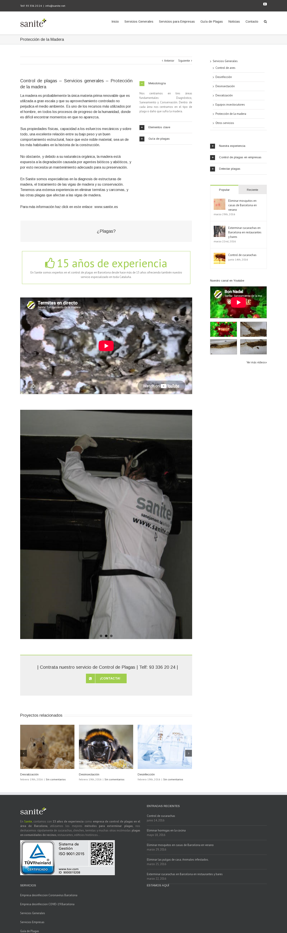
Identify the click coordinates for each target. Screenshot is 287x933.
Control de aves (225, 68)
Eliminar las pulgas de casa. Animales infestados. (178, 859)
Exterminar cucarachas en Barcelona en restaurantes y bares (244, 232)
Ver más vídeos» (257, 362)
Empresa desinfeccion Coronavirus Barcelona (48, 895)
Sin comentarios (56, 779)
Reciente (252, 189)
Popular (224, 189)
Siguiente (184, 61)
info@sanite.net (55, 5)
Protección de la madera (230, 114)
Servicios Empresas (32, 922)
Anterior (169, 61)
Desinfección (146, 774)
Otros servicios (224, 123)
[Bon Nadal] (223, 329)
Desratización (29, 774)
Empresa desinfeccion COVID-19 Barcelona (47, 904)
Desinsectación (89, 774)
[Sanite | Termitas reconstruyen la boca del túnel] (253, 329)
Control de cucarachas (242, 255)
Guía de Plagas (29, 931)
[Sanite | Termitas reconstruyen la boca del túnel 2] (223, 346)
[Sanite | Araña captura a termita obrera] (253, 346)
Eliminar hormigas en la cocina (166, 830)
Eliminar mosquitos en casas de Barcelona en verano (242, 205)
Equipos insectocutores (230, 104)
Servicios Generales (225, 61)
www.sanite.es (106, 207)
